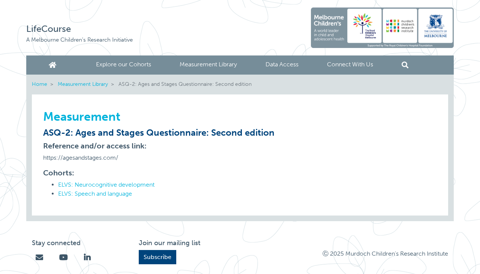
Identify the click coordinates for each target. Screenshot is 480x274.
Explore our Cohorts (123, 64)
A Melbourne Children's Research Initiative (79, 39)
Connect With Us (350, 64)
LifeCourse (48, 28)
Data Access (282, 64)
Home (54, 65)
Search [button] (405, 65)
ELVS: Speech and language (95, 193)
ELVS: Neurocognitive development (106, 184)
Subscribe (157, 257)
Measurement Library (208, 64)
